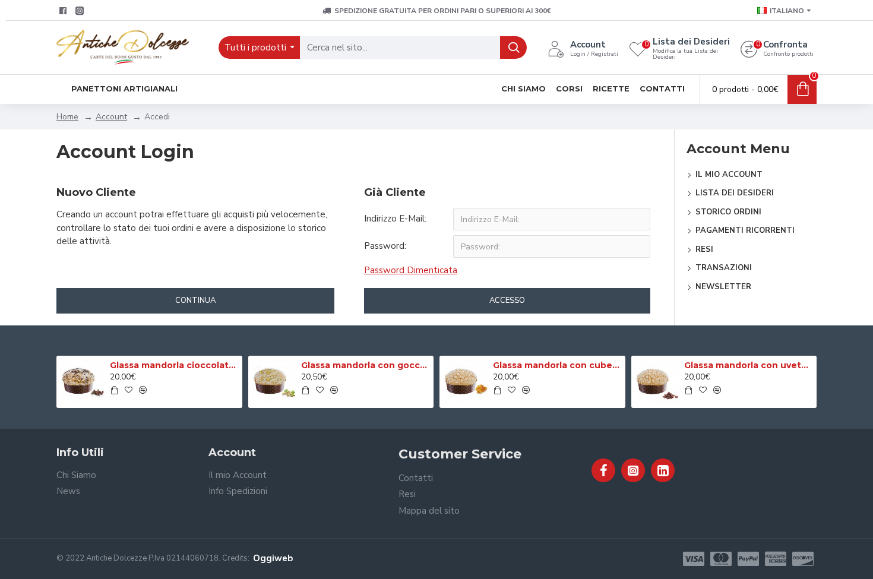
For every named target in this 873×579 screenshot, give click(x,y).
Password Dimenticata (410, 270)
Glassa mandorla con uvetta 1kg (748, 365)
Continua (195, 300)
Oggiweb (273, 558)
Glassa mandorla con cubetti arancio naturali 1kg (557, 365)
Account (111, 116)
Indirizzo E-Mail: (395, 218)
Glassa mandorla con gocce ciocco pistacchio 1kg (365, 365)
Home (67, 116)
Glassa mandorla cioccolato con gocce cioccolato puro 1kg (174, 365)
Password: (385, 246)
